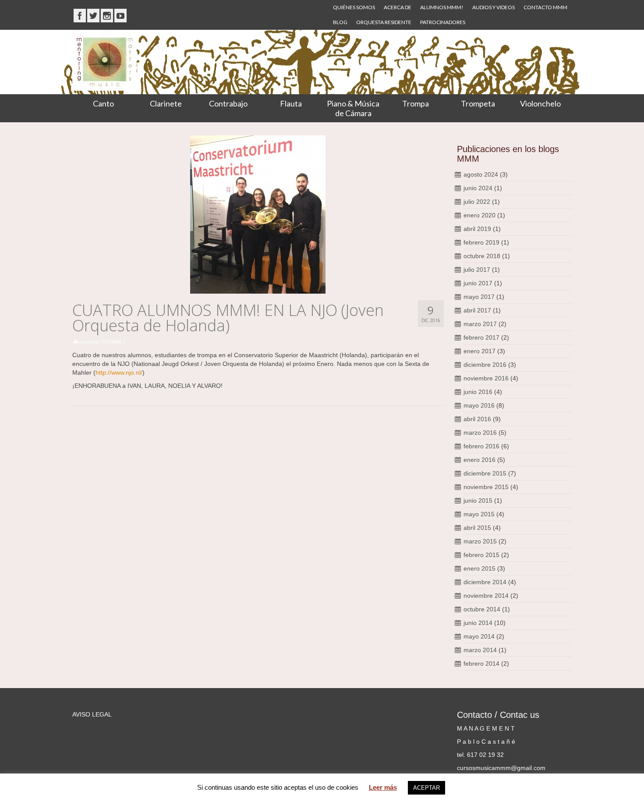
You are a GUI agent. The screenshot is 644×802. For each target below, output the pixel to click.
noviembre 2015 (486, 486)
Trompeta (478, 103)
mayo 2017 (479, 296)
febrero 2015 (481, 554)
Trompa (415, 103)
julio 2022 (477, 201)
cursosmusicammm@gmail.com (501, 767)
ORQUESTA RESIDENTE (383, 22)
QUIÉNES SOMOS (354, 7)
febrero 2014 (481, 663)
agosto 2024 (481, 174)
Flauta (291, 103)
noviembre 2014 (486, 595)
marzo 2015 (480, 541)
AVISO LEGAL (92, 714)
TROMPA (111, 341)
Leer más (383, 787)
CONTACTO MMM (545, 7)
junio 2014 (478, 622)
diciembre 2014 (485, 582)
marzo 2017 (480, 323)
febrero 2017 (481, 337)
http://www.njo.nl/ (119, 372)
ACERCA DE (397, 7)
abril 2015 (477, 527)
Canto (103, 103)
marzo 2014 (480, 649)
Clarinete (166, 103)
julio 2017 (477, 269)
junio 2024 (478, 188)
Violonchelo (540, 103)
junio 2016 (478, 391)
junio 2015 (478, 500)
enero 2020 (479, 215)
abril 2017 (477, 310)
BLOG (340, 22)
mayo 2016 (479, 405)
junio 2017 (478, 283)
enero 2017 (479, 351)
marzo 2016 (480, 432)
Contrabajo (228, 103)
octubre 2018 (482, 255)
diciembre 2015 (485, 473)
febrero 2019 (481, 242)
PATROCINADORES (442, 22)
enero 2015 (479, 568)
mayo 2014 (479, 636)
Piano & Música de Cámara (353, 108)
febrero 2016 (481, 446)
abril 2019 (477, 228)
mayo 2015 (479, 514)
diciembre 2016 (485, 364)
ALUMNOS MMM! (442, 7)
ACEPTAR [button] (426, 787)
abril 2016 (477, 418)
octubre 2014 (482, 609)
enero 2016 (479, 459)
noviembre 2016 (486, 378)
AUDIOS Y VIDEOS (493, 7)
